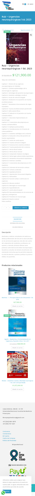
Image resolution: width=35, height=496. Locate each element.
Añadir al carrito (20, 207)
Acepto (6, 491)
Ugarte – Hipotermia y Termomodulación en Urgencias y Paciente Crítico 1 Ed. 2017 (17, 340)
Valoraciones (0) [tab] (17, 227)
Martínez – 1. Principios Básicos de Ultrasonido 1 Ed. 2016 (17, 298)
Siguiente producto (25, 30)
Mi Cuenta (6, 436)
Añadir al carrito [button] (17, 306)
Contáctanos (7, 434)
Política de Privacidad (9, 440)
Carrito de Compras (9, 438)
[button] (31, 35)
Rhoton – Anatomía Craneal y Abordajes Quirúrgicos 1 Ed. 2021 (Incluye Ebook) (17, 381)
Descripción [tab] (17, 219)
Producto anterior (9, 30)
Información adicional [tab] (17, 223)
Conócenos (6, 431)
